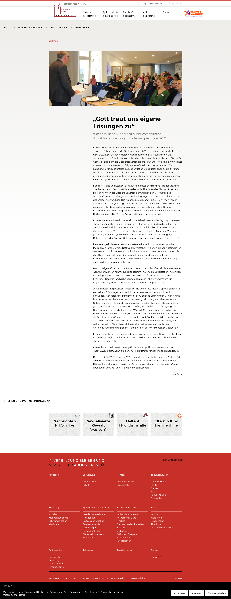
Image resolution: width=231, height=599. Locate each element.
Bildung (155, 507)
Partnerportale (70, 3)
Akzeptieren (179, 593)
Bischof (121, 521)
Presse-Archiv (57, 28)
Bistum (121, 527)
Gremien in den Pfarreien (130, 524)
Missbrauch (55, 524)
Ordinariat (122, 531)
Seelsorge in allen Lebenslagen (92, 526)
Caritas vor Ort (56, 563)
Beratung (54, 507)
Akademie (156, 518)
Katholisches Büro (126, 518)
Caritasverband (57, 550)
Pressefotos (157, 557)
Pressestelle (123, 485)
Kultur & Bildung (149, 14)
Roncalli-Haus (158, 481)
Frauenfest (88, 537)
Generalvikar (89, 481)
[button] (53, 41)
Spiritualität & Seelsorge (111, 14)
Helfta (154, 485)
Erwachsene (157, 521)
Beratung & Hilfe (91, 531)
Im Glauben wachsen (94, 521)
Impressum (55, 578)
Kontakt (121, 475)
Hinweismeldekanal (137, 578)
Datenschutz (71, 578)
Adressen (88, 550)
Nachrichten (55, 557)
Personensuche (125, 481)
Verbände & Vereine (127, 514)
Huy (153, 491)
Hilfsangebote (56, 567)
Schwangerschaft (58, 521)
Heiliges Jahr (89, 518)
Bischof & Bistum (129, 14)
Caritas (154, 488)
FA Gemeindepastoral (162, 527)
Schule (86, 485)
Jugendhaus (157, 498)
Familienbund (158, 495)
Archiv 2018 (81, 28)
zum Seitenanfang (172, 460)
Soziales (53, 514)
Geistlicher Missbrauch (95, 514)
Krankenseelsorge (58, 518)
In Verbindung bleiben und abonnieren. (76, 462)
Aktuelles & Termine (89, 14)
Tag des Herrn (124, 550)
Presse (166, 12)
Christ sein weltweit (93, 534)
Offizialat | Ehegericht (128, 534)
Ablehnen (196, 593)
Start (6, 28)
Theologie (156, 524)
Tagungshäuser (159, 475)
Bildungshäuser (125, 537)
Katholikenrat (124, 541)
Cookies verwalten (217, 593)
